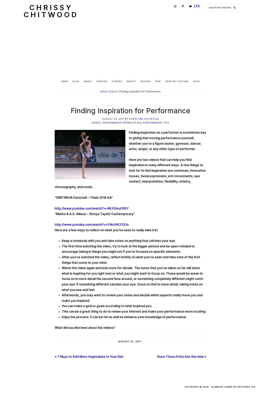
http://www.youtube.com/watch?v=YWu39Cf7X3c (92, 224)
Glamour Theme (222, 387)
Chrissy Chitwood (51, 11)
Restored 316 (246, 387)
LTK (197, 6)
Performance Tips (156, 122)
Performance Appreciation (121, 122)
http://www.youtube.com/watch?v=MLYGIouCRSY (92, 208)
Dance (96, 122)
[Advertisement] (130, 49)
